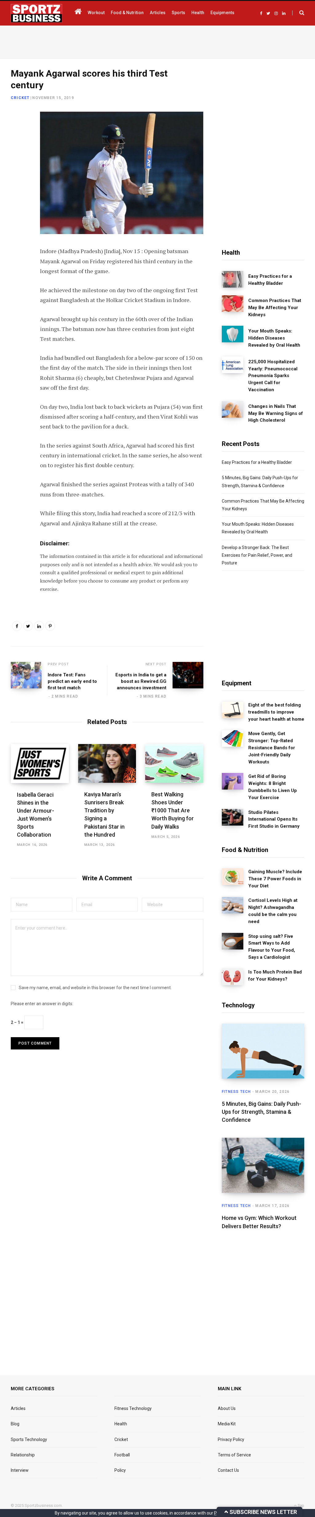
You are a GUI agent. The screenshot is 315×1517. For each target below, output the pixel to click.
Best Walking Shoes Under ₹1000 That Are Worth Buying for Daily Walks (172, 810)
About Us (227, 1408)
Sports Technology (29, 1439)
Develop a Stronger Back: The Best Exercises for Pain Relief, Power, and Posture (257, 555)
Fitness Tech (236, 1091)
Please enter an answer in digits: (42, 1003)
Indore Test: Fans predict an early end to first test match (72, 681)
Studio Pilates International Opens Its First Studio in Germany (274, 819)
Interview (20, 1470)
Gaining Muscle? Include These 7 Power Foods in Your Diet (275, 879)
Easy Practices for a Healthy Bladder (270, 279)
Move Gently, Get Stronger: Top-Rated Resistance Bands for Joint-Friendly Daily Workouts (271, 747)
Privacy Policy (231, 1439)
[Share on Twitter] (17, 151)
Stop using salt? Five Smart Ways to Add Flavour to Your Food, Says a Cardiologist (271, 947)
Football (122, 1454)
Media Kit (227, 1423)
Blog (15, 1423)
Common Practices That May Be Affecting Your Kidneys (274, 307)
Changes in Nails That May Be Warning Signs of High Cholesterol (275, 413)
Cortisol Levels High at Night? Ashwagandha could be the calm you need (272, 911)
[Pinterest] (50, 626)
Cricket (20, 98)
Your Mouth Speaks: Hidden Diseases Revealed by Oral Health (274, 338)
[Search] (298, 12)
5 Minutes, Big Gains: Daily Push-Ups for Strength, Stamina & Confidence (261, 1112)
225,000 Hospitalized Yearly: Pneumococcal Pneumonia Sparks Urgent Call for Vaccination (272, 375)
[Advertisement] (157, 41)
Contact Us (228, 1470)
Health (120, 1423)
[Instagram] (17, 199)
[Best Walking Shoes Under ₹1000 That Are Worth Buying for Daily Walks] (174, 763)
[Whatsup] (17, 183)
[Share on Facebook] (17, 134)
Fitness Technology (133, 1408)
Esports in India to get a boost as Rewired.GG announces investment (140, 681)
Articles (18, 1408)
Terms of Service (234, 1454)
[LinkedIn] (17, 167)
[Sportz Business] (36, 13)
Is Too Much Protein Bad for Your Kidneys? (275, 975)
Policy (120, 1470)
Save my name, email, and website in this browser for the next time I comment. (95, 987)
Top (300, 1505)
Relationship (23, 1454)
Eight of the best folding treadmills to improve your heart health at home (276, 712)
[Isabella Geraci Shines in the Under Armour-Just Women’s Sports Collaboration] (40, 763)
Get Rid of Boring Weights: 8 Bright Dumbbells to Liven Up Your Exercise (272, 787)
